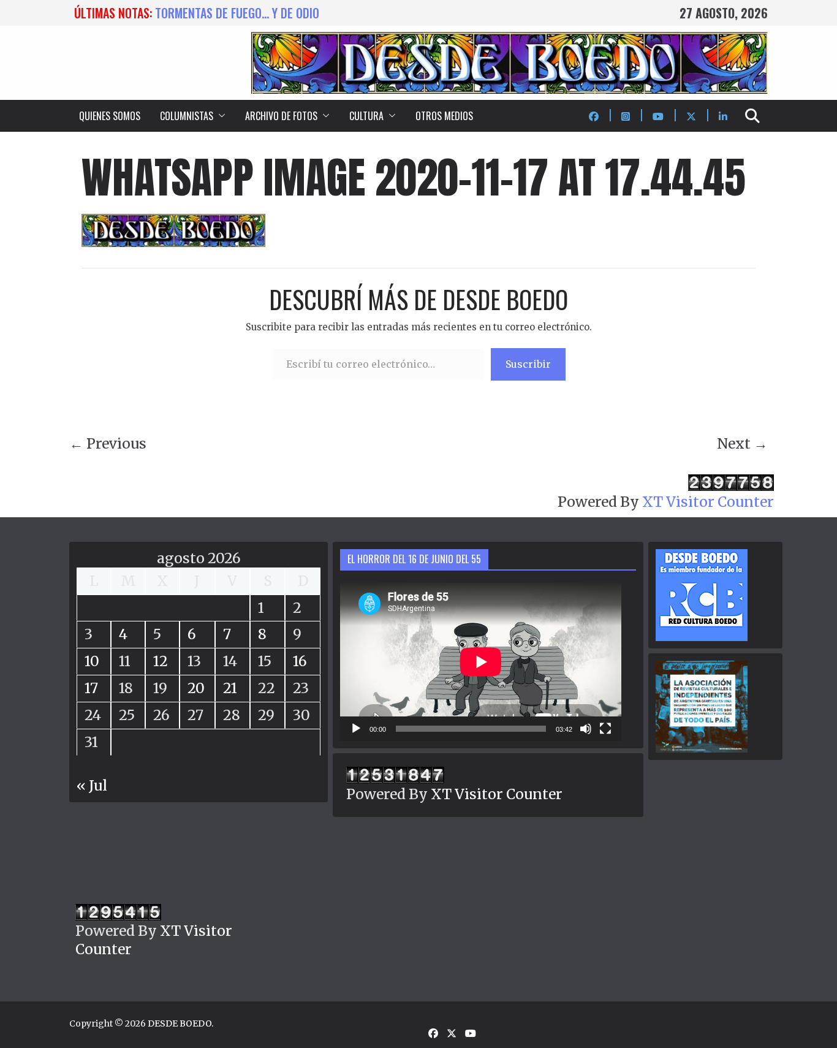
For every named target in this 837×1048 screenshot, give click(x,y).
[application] (480, 662)
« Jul (92, 785)
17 (91, 688)
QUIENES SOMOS (109, 115)
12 (160, 661)
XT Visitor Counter (708, 502)
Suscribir (528, 364)
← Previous (107, 443)
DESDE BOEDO (179, 1023)
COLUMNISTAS (186, 115)
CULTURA (366, 115)
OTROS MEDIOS (444, 115)
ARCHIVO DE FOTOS (281, 115)
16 (300, 661)
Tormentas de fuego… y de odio (237, 13)
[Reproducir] (356, 729)
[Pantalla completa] (605, 729)
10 (92, 661)
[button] (219, 116)
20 (196, 688)
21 (230, 688)
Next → (742, 443)
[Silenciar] (586, 729)
